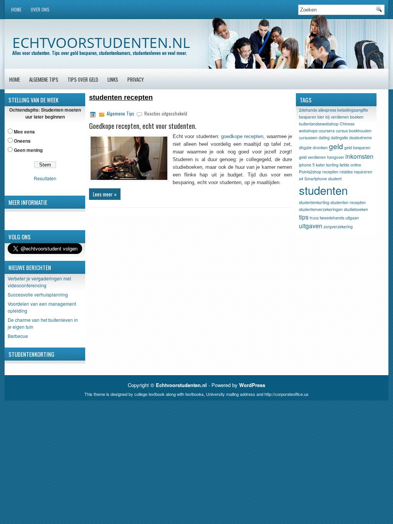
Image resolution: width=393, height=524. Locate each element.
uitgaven (310, 225)
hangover (335, 157)
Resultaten (45, 178)
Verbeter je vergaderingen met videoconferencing (39, 281)
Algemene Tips (43, 79)
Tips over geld (83, 79)
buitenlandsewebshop (319, 124)
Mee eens (24, 131)
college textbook (149, 394)
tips (304, 217)
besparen (307, 117)
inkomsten (359, 156)
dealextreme (360, 137)
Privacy (135, 79)
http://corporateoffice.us (286, 394)
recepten (330, 172)
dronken (320, 147)
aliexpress (327, 110)
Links (112, 79)
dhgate (305, 147)
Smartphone (315, 178)
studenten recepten (348, 202)
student (335, 178)
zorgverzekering (338, 226)
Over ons (40, 9)
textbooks (194, 394)
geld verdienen (312, 157)
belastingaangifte (352, 110)
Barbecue (18, 336)
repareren (363, 172)
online (355, 165)
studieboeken (356, 209)
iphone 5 (307, 165)
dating (324, 137)
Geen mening (28, 150)
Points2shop (310, 172)
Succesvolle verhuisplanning (38, 294)
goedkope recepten (242, 136)
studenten (323, 190)
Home (16, 9)
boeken (356, 117)
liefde (344, 165)
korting (332, 165)
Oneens (22, 140)
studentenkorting (314, 202)
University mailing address (230, 394)
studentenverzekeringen (321, 209)
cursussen (308, 137)
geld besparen (357, 147)
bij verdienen (337, 117)
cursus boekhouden (354, 130)
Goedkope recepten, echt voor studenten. (142, 126)
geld (336, 146)
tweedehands (332, 218)
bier (320, 117)
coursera (327, 130)
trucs (314, 218)
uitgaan (352, 218)
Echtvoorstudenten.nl (101, 42)
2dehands (308, 110)
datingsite (339, 137)
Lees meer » (105, 194)
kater (320, 165)
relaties (346, 172)
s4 (301, 178)
